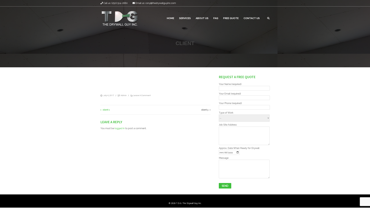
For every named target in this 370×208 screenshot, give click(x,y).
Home (170, 18)
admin (124, 95)
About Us (202, 18)
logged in (120, 128)
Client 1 (106, 110)
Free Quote (231, 18)
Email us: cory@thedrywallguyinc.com (155, 3)
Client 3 (204, 110)
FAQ (215, 18)
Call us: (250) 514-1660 (115, 3)
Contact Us (252, 18)
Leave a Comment (142, 95)
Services (185, 18)
